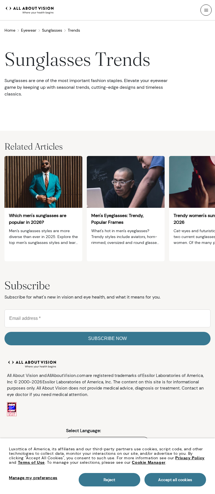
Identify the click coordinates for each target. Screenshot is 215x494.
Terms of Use (31, 462)
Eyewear (28, 30)
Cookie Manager (148, 462)
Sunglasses (52, 30)
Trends (74, 30)
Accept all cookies (175, 479)
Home (9, 30)
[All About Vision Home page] (29, 9)
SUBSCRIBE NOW (107, 338)
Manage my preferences (33, 477)
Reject (109, 479)
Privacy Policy (189, 458)
